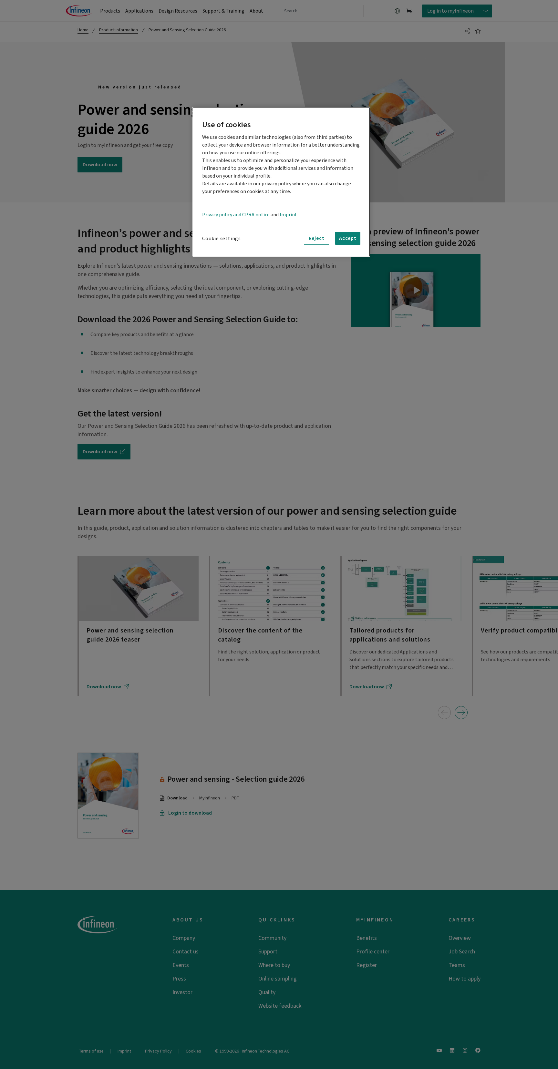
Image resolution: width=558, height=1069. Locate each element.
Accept (347, 238)
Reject (317, 238)
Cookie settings (221, 238)
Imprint (288, 214)
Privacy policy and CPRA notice (236, 214)
